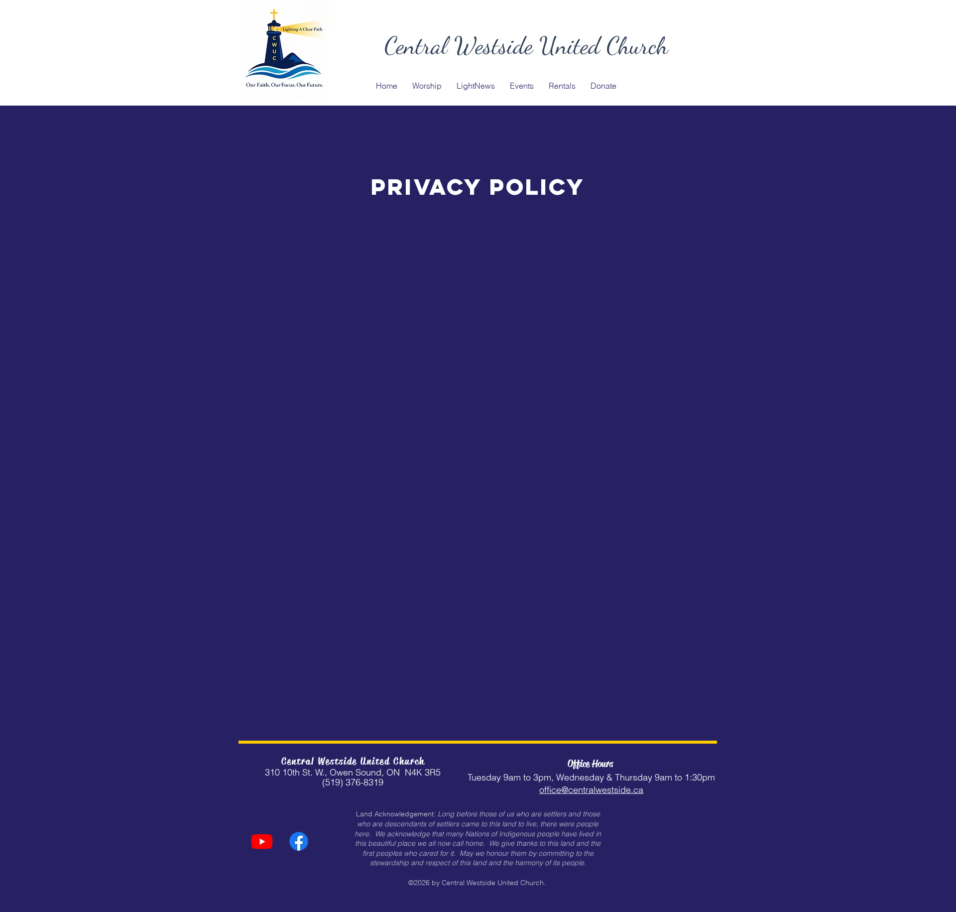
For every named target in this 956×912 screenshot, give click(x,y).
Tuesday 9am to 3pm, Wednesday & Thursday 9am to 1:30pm (591, 777)
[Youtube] (261, 841)
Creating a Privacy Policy (469, 682)
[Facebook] (298, 841)
